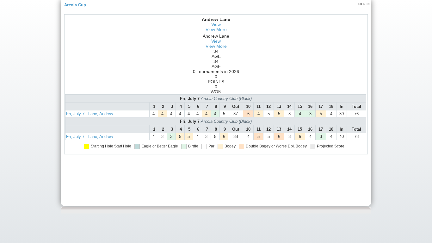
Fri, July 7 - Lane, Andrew (89, 113)
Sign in (364, 4)
